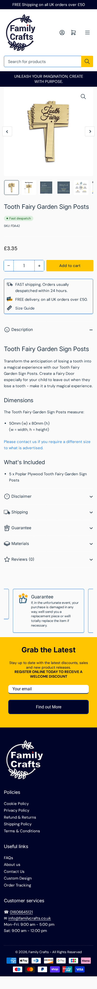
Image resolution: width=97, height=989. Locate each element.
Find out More (48, 707)
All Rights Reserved (67, 952)
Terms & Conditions (22, 831)
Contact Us (14, 871)
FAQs (8, 857)
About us (12, 864)
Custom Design (18, 878)
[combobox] (48, 61)
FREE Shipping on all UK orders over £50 (48, 4)
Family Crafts (38, 952)
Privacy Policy (16, 810)
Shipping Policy (18, 824)
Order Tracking (17, 885)
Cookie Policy (16, 803)
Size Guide (25, 308)
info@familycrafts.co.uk (29, 918)
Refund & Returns (20, 817)
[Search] (87, 61)
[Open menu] (87, 32)
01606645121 (21, 912)
